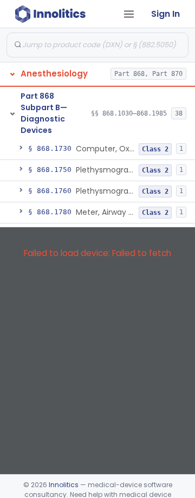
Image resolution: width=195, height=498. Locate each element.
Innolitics (64, 484)
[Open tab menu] (129, 14)
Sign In (165, 14)
